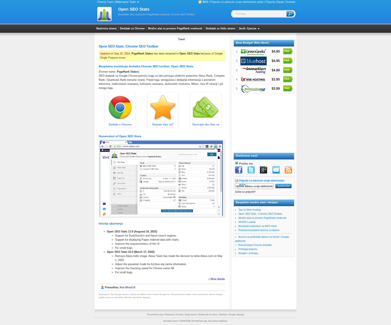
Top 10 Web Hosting (249, 209)
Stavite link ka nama (207, 314)
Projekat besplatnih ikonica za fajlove (259, 230)
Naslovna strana (106, 28)
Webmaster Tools (126, 1)
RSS (205, 1)
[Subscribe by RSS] (288, 170)
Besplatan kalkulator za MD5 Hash (257, 226)
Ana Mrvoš (126, 287)
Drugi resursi (191, 314)
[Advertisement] (263, 122)
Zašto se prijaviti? (245, 191)
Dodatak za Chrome (132, 28)
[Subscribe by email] (275, 170)
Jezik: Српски (248, 28)
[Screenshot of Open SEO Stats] (162, 216)
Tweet (181, 39)
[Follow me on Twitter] (251, 170)
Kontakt (290, 1)
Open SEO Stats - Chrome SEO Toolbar (260, 213)
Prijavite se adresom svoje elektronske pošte (237, 1)
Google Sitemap (236, 314)
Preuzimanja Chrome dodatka (255, 245)
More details (218, 279)
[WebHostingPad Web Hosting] (253, 88)
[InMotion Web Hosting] (253, 70)
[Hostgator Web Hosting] (253, 60)
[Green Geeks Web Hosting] (253, 51)
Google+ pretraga (248, 253)
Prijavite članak (275, 1)
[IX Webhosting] (253, 79)
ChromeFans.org (155, 314)
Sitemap (223, 314)
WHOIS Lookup (247, 222)
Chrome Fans (105, 1)
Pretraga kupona (247, 249)
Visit (286, 51)
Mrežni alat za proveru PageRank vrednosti (175, 28)
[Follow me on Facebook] (239, 170)
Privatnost (169, 314)
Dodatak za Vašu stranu (220, 28)
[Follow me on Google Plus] (263, 170)
